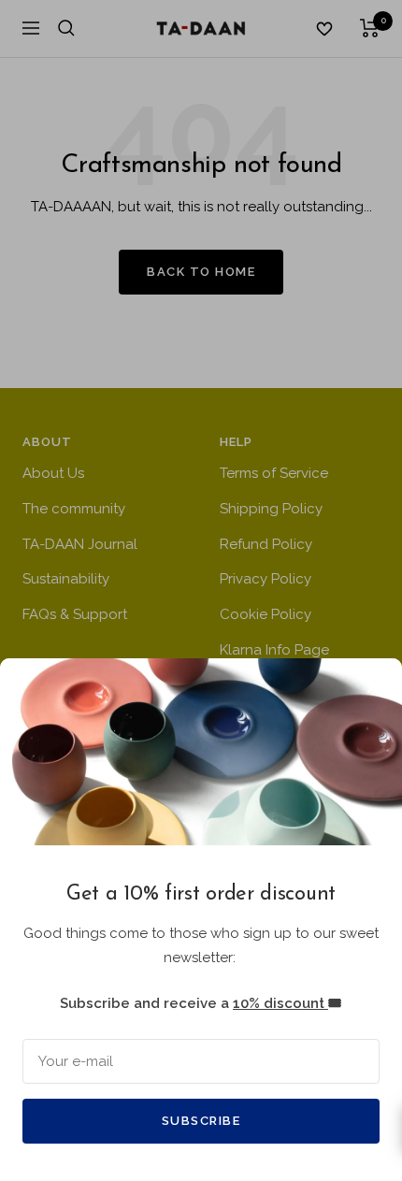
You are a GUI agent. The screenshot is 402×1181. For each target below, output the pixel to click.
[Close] (373, 687)
